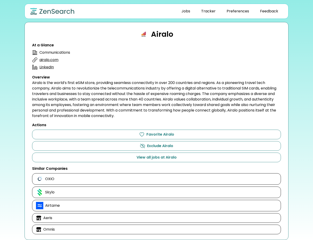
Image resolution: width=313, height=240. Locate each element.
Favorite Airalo (160, 134)
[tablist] (230, 11)
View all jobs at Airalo (157, 157)
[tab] (186, 11)
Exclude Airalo (160, 145)
